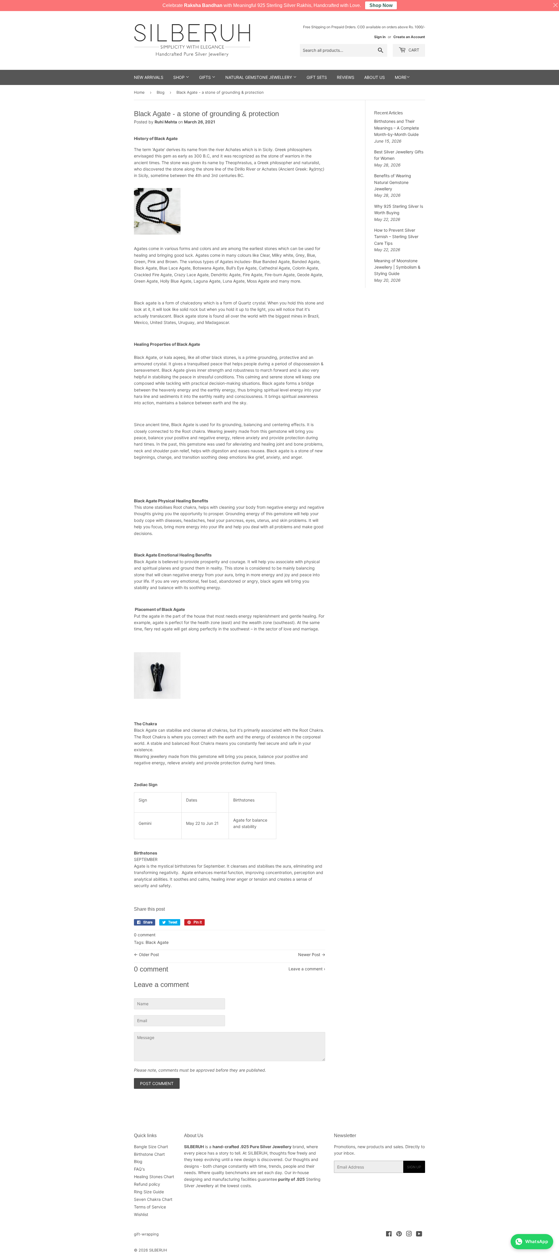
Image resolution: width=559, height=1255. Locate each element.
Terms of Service (150, 1206)
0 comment (144, 934)
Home (139, 92)
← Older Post (146, 954)
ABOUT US (374, 77)
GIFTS (205, 77)
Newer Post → (311, 954)
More (400, 77)
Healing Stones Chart (154, 1176)
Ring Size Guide (149, 1191)
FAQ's (139, 1169)
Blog (160, 92)
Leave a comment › (307, 968)
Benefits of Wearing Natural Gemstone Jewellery (392, 182)
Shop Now (380, 5)
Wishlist (141, 1214)
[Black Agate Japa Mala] (157, 237)
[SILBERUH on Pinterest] (399, 1234)
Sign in (379, 37)
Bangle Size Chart (151, 1146)
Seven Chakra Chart (153, 1199)
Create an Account (409, 37)
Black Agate (157, 942)
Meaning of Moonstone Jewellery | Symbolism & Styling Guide (397, 267)
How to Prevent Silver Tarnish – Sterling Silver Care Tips (396, 237)
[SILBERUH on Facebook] (389, 1234)
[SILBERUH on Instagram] (409, 1234)
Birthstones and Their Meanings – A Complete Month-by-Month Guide (396, 128)
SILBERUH (158, 1250)
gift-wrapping (146, 1234)
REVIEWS (345, 77)
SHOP (179, 77)
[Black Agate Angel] (157, 701)
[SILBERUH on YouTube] (419, 1234)
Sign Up (414, 1167)
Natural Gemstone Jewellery (259, 77)
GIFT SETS (317, 77)
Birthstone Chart (149, 1154)
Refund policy (147, 1184)
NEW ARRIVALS (148, 77)
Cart (413, 49)
